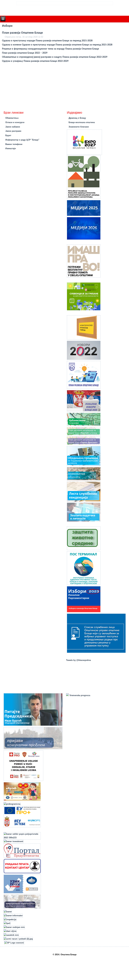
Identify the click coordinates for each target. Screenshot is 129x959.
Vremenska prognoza (79, 695)
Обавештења (11, 118)
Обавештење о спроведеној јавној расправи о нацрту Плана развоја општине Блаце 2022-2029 (54, 57)
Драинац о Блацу (77, 118)
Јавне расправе (13, 131)
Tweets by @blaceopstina (78, 660)
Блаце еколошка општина (82, 122)
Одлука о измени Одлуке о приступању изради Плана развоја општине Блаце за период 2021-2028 (57, 45)
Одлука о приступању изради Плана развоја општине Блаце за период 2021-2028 (47, 40)
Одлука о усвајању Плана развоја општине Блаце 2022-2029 (35, 61)
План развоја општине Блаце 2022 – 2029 (24, 53)
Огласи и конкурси (14, 122)
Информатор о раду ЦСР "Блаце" (22, 140)
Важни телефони (13, 144)
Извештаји (10, 148)
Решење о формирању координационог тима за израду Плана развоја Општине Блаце (51, 49)
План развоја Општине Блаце (22, 32)
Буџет (8, 135)
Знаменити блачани (79, 127)
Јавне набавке (12, 127)
